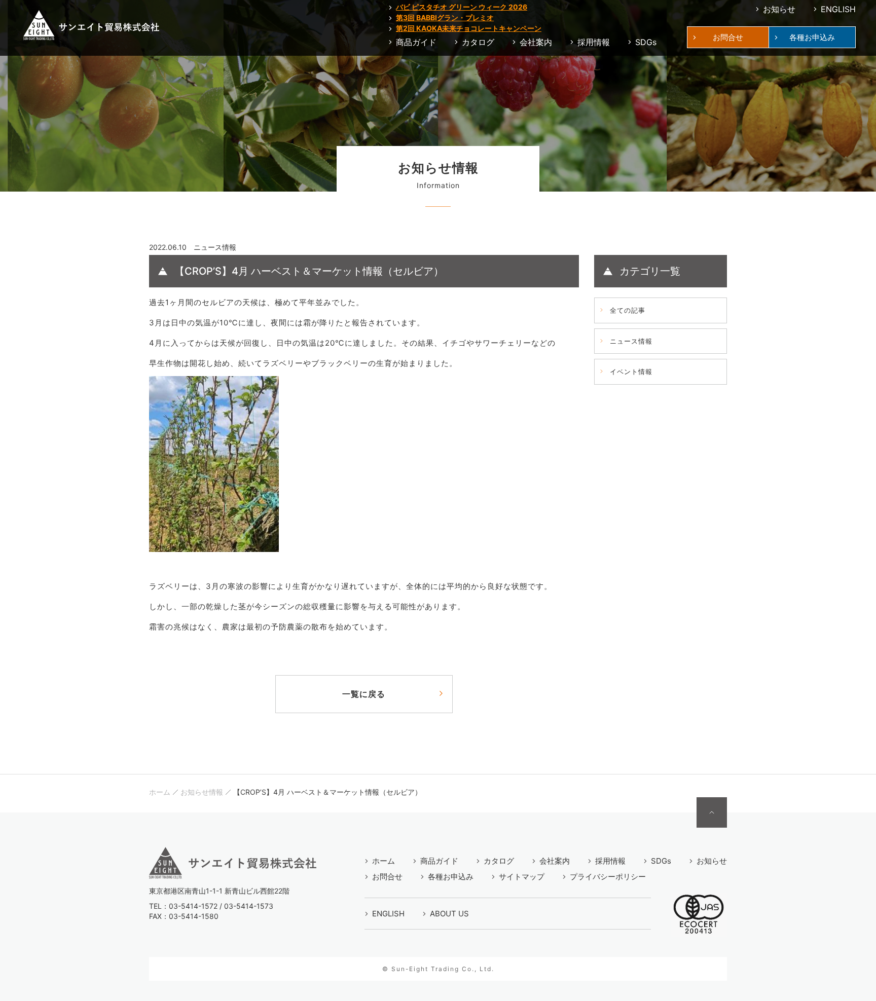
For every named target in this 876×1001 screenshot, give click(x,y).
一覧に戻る (363, 694)
